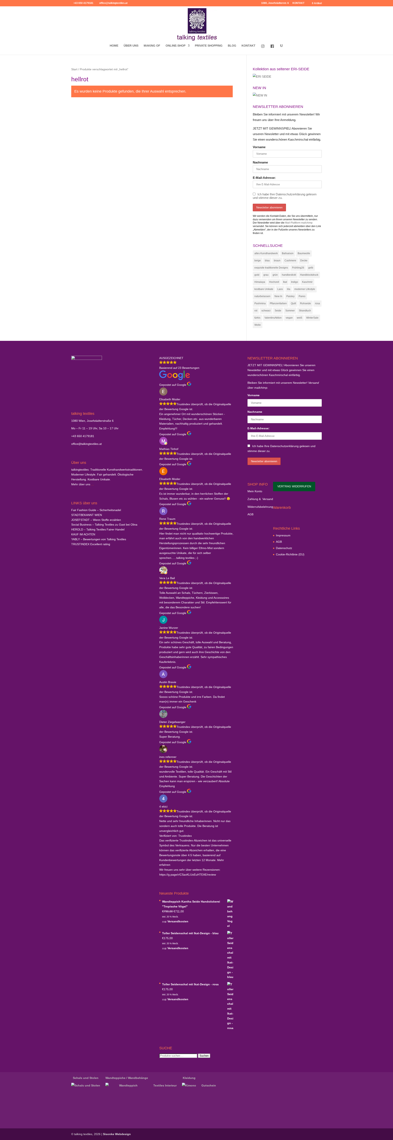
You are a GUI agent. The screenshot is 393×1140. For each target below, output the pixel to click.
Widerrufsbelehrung (260, 506)
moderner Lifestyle (304, 289)
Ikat (285, 282)
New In (278, 296)
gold (256, 274)
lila (288, 289)
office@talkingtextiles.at (86, 443)
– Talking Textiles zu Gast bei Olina (104, 524)
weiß (299, 317)
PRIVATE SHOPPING (208, 45)
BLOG (232, 45)
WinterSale (312, 317)
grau (266, 274)
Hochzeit (274, 282)
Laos (280, 289)
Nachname (260, 162)
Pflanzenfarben (278, 303)
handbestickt (289, 274)
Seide (278, 310)
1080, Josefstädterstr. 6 (275, 3)
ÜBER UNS (131, 45)
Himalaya (259, 282)
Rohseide (305, 303)
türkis (257, 317)
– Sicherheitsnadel (96, 510)
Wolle (257, 324)
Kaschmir (307, 282)
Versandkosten (177, 921)
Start (74, 69)
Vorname (259, 147)
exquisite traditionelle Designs (271, 267)
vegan (289, 317)
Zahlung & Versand (260, 499)
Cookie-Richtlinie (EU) (290, 554)
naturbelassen (262, 296)
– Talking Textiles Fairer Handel (97, 529)
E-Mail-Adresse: (264, 177)
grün (275, 274)
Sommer (290, 310)
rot (255, 310)
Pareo (302, 296)
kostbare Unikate (263, 289)
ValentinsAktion (273, 317)
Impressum (283, 535)
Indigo (294, 282)
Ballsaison (288, 253)
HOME (114, 45)
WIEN (86, 515)
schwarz (266, 310)
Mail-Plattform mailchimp (299, 222)
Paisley (290, 296)
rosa (317, 303)
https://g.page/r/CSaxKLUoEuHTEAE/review (187, 874)
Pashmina (260, 303)
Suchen (204, 1055)
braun (277, 260)
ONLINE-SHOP (175, 45)
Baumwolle (304, 253)
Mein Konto (254, 491)
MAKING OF (152, 45)
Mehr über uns (80, 484)
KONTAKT (298, 3)
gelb (310, 267)
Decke (303, 260)
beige (257, 260)
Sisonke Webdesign (117, 1134)
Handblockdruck (309, 274)
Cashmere (290, 260)
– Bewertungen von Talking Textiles (98, 539)
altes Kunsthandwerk (266, 253)
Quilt (293, 303)
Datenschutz (284, 548)
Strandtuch (305, 310)
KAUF (83, 534)
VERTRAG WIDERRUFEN (294, 486)
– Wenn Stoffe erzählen (96, 519)
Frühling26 (298, 267)
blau (267, 260)
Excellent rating (90, 544)
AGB (250, 514)
